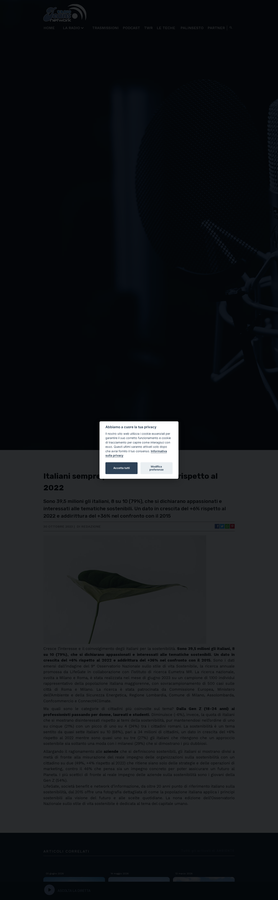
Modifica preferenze (156, 468)
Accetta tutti (121, 468)
